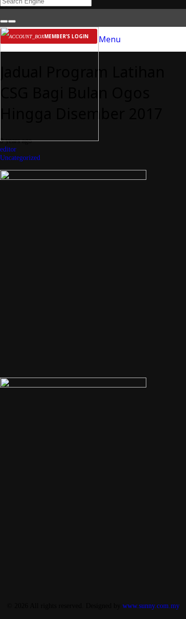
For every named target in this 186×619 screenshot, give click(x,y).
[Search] (4, 21)
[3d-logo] (49, 138)
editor (8, 149)
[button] (110, 39)
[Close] (12, 21)
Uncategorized (20, 157)
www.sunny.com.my (151, 606)
